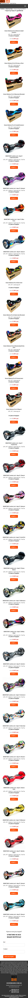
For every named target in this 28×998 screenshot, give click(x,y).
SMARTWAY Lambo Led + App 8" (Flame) (14, 475)
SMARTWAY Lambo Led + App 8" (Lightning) (14, 443)
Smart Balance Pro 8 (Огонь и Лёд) (14, 63)
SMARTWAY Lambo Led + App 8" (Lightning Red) (14, 156)
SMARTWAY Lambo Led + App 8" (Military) (14, 600)
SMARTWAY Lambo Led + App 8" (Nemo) (14, 914)
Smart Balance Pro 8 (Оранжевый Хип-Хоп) (14, 346)
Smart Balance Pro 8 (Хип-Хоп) (14, 282)
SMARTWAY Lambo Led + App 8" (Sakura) (14, 506)
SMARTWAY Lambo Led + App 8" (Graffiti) (14, 537)
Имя (4, 942)
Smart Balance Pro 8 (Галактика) (14, 378)
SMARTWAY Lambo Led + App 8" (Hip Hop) (14, 726)
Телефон (5, 949)
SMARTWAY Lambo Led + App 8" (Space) (14, 251)
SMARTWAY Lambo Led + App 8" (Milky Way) (14, 632)
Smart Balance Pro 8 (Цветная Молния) (14, 315)
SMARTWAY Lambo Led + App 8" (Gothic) (14, 664)
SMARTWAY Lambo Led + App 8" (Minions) (14, 820)
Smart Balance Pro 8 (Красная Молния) (14, 94)
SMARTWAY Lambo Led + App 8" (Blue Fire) (14, 220)
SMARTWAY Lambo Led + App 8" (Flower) (14, 756)
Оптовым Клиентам (14, 986)
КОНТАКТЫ (13, 3)
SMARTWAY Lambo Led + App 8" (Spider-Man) (14, 851)
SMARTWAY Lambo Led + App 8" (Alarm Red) (14, 788)
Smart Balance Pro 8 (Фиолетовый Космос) (13, 31)
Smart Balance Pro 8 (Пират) (14, 409)
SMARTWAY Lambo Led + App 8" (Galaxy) (14, 188)
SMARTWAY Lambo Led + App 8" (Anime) (14, 883)
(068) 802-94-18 (5, 3)
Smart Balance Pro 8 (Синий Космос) (14, 125)
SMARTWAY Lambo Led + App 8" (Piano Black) (14, 568)
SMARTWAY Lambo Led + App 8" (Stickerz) (14, 695)
